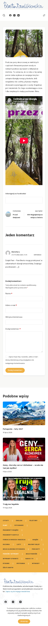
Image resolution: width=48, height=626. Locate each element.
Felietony (33, 520)
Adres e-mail (11, 305)
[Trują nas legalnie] (24, 488)
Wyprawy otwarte (10, 559)
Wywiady (36, 563)
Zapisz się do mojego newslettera (18, 591)
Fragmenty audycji (11, 535)
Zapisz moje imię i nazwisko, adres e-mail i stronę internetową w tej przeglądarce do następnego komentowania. (21, 360)
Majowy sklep (34, 544)
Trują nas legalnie (11, 504)
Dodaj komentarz (13, 329)
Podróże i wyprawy (11, 554)
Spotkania (20, 563)
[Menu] (44, 15)
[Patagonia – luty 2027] (24, 413)
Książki (35, 540)
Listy (19, 544)
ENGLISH (19, 520)
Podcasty (36, 549)
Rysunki (6, 563)
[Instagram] (14, 15)
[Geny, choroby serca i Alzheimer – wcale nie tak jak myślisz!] (24, 449)
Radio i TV (29, 559)
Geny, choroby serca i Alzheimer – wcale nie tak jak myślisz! (23, 467)
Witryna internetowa (13, 317)
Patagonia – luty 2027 (13, 429)
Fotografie (19, 525)
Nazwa (8, 293)
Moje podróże (31, 554)
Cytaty (6, 520)
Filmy (5, 525)
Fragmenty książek (10, 530)
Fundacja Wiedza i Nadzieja (14, 540)
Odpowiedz (37, 255)
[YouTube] (18, 15)
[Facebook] (10, 15)
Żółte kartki (8, 568)
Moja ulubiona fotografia (14, 549)
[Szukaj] (4, 15)
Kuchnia (6, 544)
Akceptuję (24, 621)
